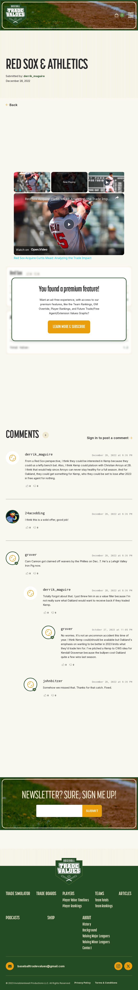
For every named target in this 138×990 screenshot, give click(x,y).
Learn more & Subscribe (69, 327)
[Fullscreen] (48, 190)
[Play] (16, 190)
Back (13, 105)
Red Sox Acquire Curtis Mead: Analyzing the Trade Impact (68, 199)
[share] (117, 197)
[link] (19, 199)
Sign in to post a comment (107, 438)
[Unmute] (20, 190)
